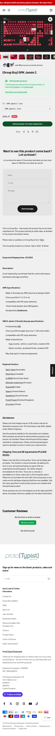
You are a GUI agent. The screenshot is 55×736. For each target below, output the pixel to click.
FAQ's (42, 240)
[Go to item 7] (21, 57)
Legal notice (23, 728)
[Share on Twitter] (28, 132)
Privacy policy (18, 726)
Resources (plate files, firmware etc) (11, 624)
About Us (6, 610)
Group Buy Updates (10, 601)
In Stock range (28, 87)
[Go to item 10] (46, 57)
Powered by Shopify (32, 723)
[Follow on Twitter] (11, 703)
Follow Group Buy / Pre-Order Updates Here (27, 124)
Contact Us (7, 596)
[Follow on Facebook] (4, 703)
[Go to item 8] (30, 57)
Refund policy (7, 726)
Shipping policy (44, 726)
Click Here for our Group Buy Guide (16, 92)
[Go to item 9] (38, 57)
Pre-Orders (15, 87)
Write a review (27, 522)
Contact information (9, 728)
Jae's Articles (8, 614)
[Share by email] (37, 132)
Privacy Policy (8, 635)
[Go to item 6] (13, 57)
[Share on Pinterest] (32, 132)
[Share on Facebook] (24, 132)
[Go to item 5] (5, 57)
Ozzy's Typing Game (10, 644)
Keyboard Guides (9, 619)
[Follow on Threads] (24, 703)
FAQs (5, 605)
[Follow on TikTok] (37, 703)
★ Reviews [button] (53, 370)
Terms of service (31, 726)
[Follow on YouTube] (30, 703)
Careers (6, 630)
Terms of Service (9, 639)
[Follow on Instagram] (17, 703)
